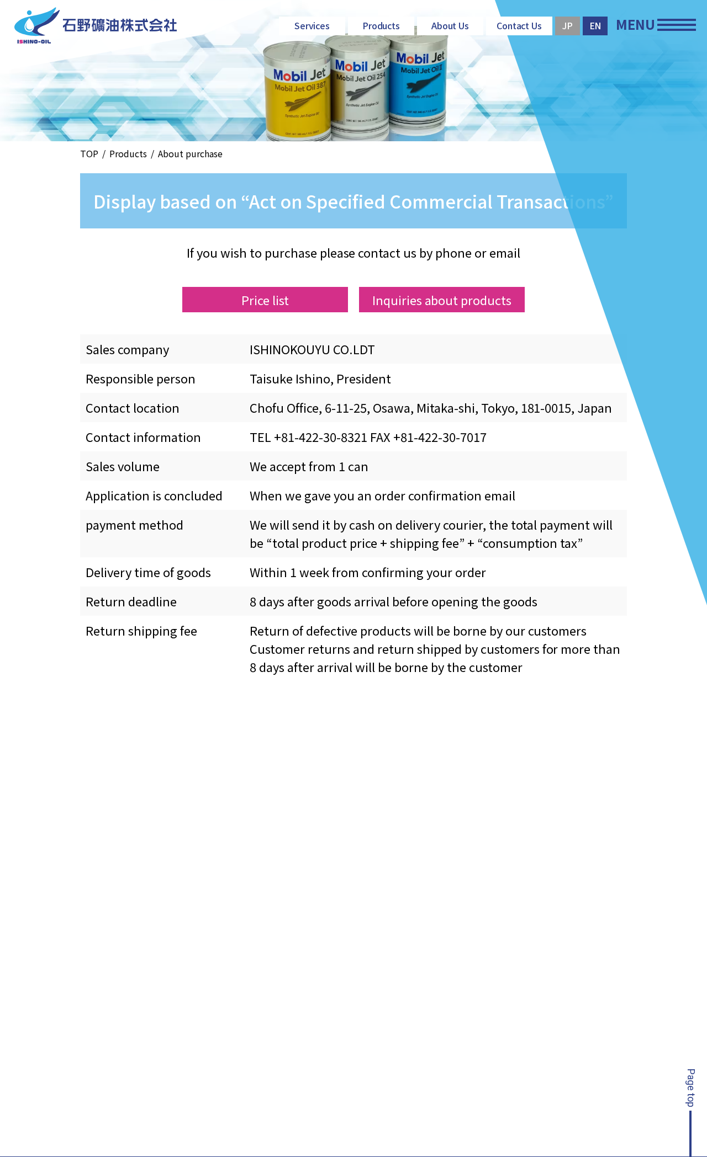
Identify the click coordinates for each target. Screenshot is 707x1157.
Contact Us (519, 25)
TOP (89, 153)
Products (381, 25)
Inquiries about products (442, 299)
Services (312, 25)
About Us (450, 25)
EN (595, 25)
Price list (265, 299)
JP (567, 25)
